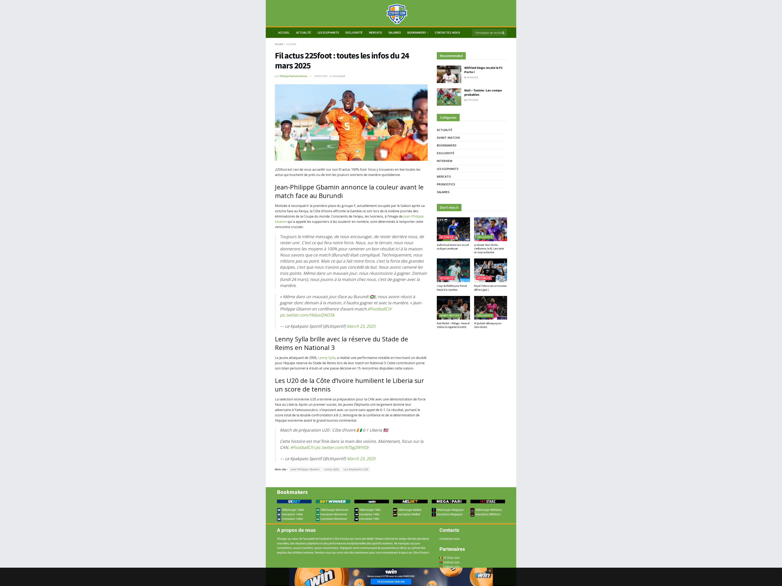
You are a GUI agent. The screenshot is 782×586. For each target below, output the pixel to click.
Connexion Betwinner (333, 518)
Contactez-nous (447, 32)
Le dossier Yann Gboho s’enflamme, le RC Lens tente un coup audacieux (489, 248)
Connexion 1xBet (292, 518)
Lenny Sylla (326, 357)
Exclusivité (353, 32)
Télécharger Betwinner (334, 509)
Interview (444, 161)
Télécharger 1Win (369, 509)
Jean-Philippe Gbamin (305, 469)
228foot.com (451, 566)
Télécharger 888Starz (488, 509)
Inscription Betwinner (333, 514)
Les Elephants (328, 32)
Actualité (303, 32)
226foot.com (451, 562)
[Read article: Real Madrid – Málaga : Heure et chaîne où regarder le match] (453, 308)
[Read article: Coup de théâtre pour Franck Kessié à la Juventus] (453, 270)
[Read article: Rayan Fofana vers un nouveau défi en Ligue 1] (490, 270)
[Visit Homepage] (391, 13)
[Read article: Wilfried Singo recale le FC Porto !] (449, 74)
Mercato (375, 32)
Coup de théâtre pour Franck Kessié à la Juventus (452, 287)
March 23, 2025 (361, 326)
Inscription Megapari (449, 514)
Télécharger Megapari (450, 509)
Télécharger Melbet (409, 509)
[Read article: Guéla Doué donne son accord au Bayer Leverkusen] (453, 229)
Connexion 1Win (368, 518)
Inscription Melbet (408, 514)
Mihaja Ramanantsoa (293, 76)
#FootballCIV (380, 309)
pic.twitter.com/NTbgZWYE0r (342, 447)
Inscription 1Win (368, 514)
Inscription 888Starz (487, 514)
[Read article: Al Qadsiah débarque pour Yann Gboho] (490, 308)
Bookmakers (416, 32)
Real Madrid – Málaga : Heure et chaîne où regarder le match (453, 325)
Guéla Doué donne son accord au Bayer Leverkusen (453, 246)
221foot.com (451, 557)
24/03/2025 (321, 76)
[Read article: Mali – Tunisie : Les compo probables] (449, 97)
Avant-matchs (448, 138)
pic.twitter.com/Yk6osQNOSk (307, 315)
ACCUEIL (284, 32)
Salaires (394, 32)
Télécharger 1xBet (292, 509)
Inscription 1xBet (292, 514)
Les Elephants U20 (356, 469)
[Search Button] (503, 32)
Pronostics (446, 184)
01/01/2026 (472, 99)
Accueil (279, 44)
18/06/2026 (472, 77)
